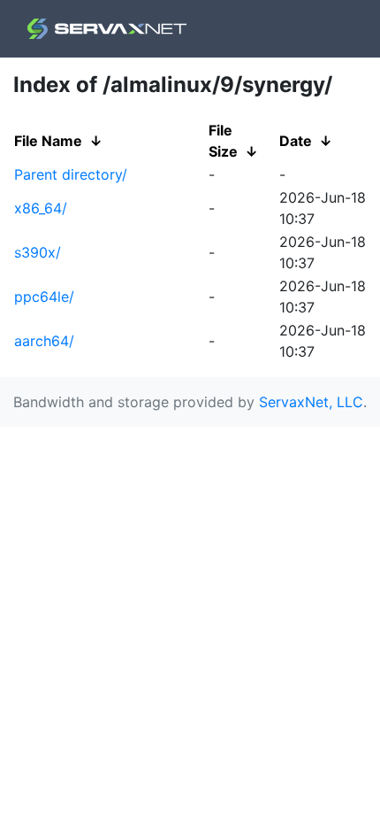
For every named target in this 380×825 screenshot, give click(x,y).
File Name (48, 141)
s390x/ (37, 252)
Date (295, 141)
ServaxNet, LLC (311, 402)
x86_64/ (40, 208)
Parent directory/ (70, 174)
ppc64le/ (44, 296)
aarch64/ (44, 341)
